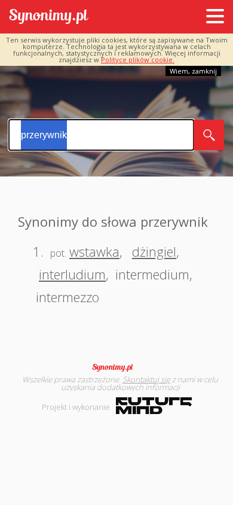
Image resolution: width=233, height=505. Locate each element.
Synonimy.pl (48, 17)
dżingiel (154, 251)
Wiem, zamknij (193, 70)
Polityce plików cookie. (137, 59)
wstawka (94, 251)
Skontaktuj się (146, 379)
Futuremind (154, 405)
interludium (72, 274)
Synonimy (116, 367)
